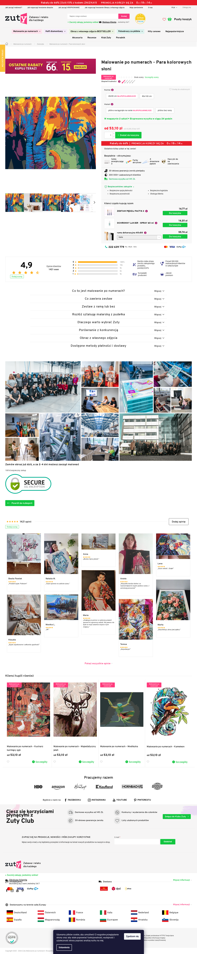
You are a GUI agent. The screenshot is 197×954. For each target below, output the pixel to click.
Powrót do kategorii (22, 503)
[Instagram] (12, 890)
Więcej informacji (181, 880)
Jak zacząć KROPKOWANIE (68, 7)
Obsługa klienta (109, 22)
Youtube (121, 800)
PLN (173, 7)
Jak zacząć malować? (13, 7)
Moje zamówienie (136, 7)
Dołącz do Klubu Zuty (176, 816)
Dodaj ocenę (17, 276)
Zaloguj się (167, 841)
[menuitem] (27, 31)
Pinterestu (144, 800)
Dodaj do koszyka (128, 135)
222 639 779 (116, 247)
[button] (178, 521)
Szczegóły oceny (152, 77)
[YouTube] (17, 890)
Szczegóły (41, 761)
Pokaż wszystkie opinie (97, 663)
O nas (150, 7)
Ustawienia (64, 947)
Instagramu (99, 800)
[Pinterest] (22, 890)
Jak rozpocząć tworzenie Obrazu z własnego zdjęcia (104, 7)
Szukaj (124, 16)
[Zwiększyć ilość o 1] (114, 133)
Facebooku (74, 800)
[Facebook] (6, 890)
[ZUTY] (23, 865)
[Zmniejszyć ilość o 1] (114, 136)
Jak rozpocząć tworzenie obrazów (40, 7)
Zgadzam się (132, 936)
